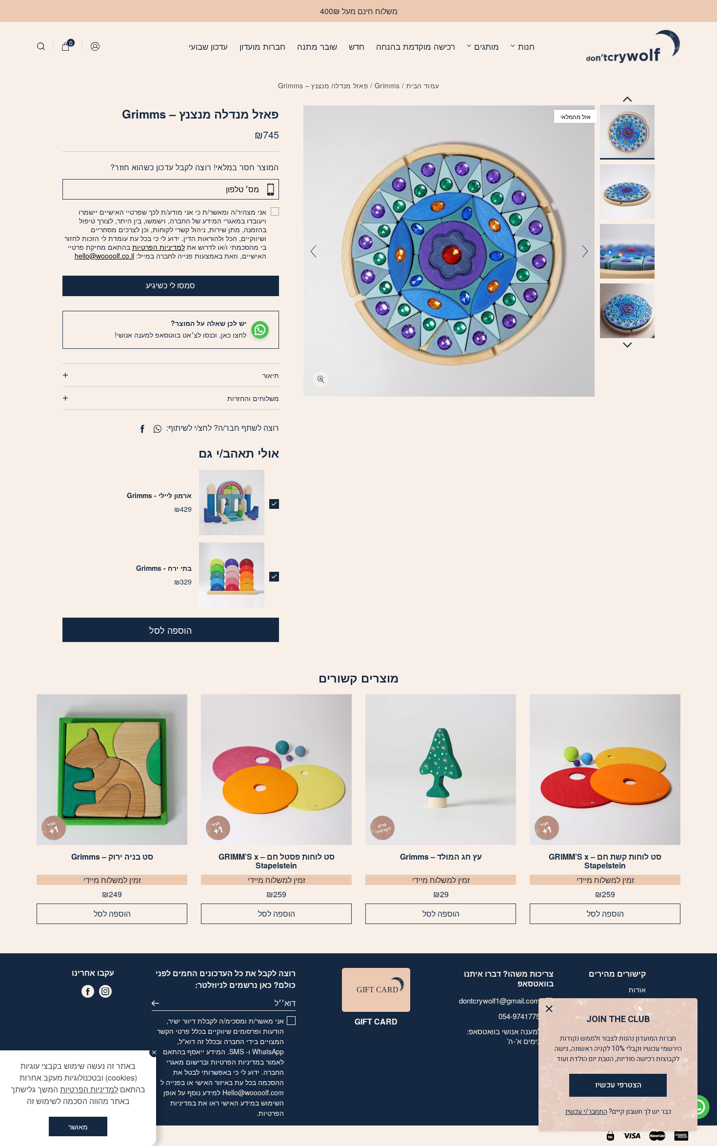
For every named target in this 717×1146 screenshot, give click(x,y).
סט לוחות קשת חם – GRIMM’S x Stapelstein (605, 861)
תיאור (270, 375)
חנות (526, 46)
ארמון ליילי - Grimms (159, 495)
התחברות (95, 46)
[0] (65, 46)
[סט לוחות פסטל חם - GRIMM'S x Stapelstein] (276, 769)
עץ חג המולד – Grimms (441, 857)
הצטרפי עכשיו (618, 1085)
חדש (356, 46)
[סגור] (154, 1052)
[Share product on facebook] (142, 429)
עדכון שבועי (208, 46)
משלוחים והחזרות (253, 398)
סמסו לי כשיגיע (170, 285)
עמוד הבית (422, 85)
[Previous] (585, 251)
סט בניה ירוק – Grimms (112, 857)
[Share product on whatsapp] (157, 429)
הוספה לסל (170, 629)
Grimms (387, 85)
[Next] (313, 251)
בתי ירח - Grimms (164, 568)
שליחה (159, 1003)
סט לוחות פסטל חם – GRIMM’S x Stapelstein (277, 861)
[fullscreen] (321, 379)
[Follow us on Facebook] (87, 991)
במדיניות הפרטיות (237, 1061)
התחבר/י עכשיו (586, 1111)
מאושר (78, 1126)
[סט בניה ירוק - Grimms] (112, 769)
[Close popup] (551, 1011)
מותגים (486, 46)
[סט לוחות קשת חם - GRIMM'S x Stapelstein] (605, 769)
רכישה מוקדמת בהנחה (415, 46)
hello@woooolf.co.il (104, 256)
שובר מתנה (317, 46)
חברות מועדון (262, 46)
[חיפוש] (41, 46)
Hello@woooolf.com (253, 1092)
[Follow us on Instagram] (105, 991)
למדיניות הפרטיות (158, 247)
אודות (637, 989)
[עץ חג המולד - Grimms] (440, 769)
